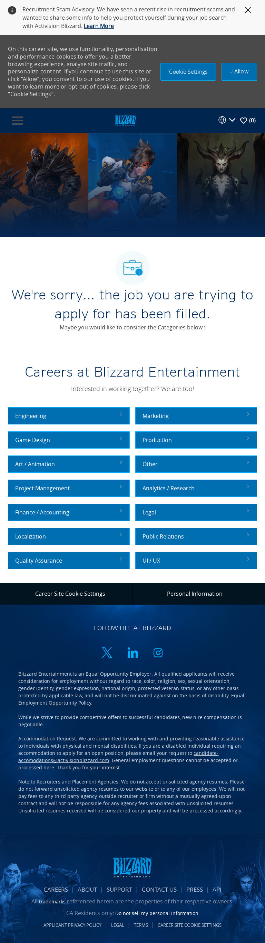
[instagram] (158, 653)
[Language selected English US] (226, 120)
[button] (188, 72)
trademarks (52, 901)
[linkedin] (132, 653)
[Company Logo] (125, 120)
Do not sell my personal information (156, 913)
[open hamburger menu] (17, 120)
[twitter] (107, 653)
